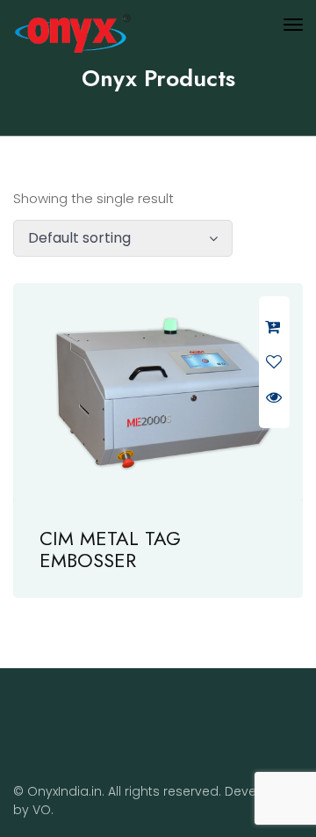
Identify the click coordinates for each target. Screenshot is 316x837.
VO (41, 810)
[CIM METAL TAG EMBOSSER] (158, 392)
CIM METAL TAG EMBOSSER (110, 549)
